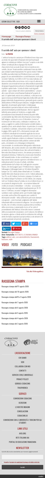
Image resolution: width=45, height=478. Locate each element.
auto (13, 237)
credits (41, 476)
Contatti (22, 370)
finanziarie (5, 239)
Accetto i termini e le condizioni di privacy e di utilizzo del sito (21, 462)
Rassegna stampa (13, 281)
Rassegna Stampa (23, 36)
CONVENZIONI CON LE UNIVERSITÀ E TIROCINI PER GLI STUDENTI (22, 421)
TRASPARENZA (22, 387)
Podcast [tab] (26, 244)
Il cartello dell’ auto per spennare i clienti (18, 50)
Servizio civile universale (22, 374)
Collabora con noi (22, 366)
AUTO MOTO (19, 234)
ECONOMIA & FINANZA (31, 234)
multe (10, 239)
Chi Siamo (22, 357)
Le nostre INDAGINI (22, 407)
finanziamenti (35, 237)
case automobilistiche (23, 237)
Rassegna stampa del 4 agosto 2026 (15, 318)
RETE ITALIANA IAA (22, 437)
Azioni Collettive (8, 21)
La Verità (9, 54)
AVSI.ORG (22, 433)
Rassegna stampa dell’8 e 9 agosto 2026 (16, 297)
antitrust (8, 237)
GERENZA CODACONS (22, 383)
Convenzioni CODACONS (22, 398)
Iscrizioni (22, 402)
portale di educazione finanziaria (22, 442)
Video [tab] (5, 244)
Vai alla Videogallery (34, 271)
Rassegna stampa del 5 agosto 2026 (15, 313)
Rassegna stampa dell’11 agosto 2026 (15, 286)
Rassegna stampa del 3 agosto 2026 (15, 323)
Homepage (6, 36)
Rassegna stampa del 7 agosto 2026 (15, 302)
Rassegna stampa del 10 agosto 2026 (15, 291)
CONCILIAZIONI (22, 411)
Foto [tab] (15, 244)
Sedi (18, 21)
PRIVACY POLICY (22, 379)
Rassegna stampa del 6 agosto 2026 (15, 307)
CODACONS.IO (22, 415)
